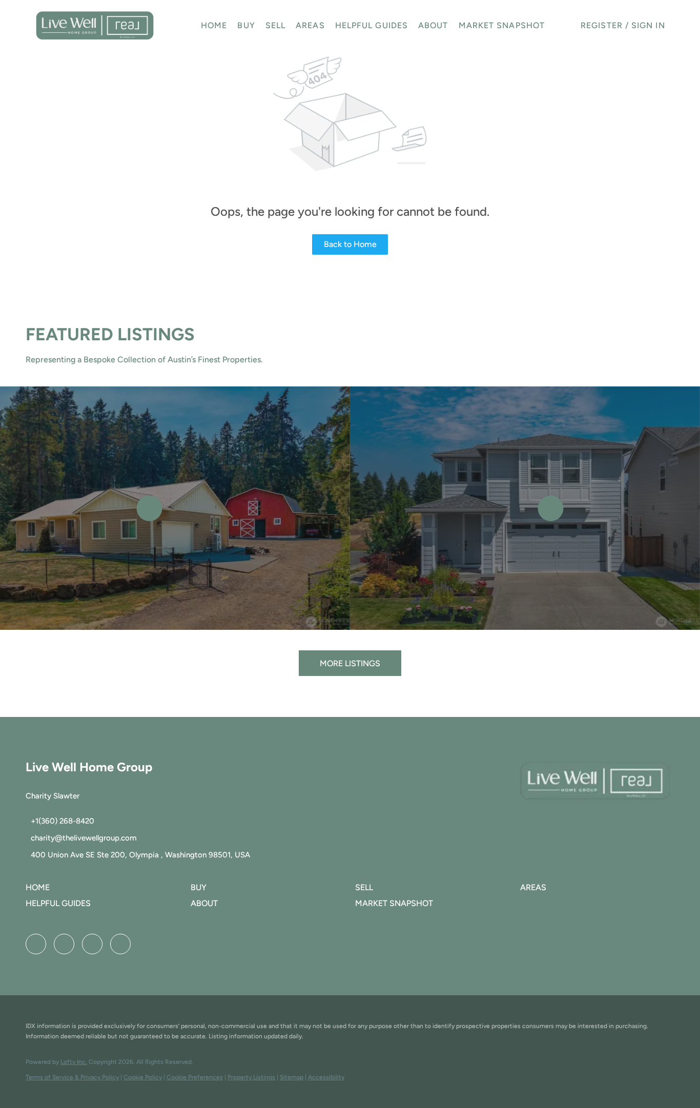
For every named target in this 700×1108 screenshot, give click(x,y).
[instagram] (64, 944)
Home (214, 25)
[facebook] (36, 944)
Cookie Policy (142, 1077)
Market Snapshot (502, 25)
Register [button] (602, 25)
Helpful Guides (371, 25)
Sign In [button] (648, 25)
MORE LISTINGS (350, 663)
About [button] (433, 25)
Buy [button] (246, 25)
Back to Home (350, 244)
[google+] (120, 944)
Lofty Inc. (73, 1061)
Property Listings (251, 1077)
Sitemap (291, 1077)
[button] (94, 25)
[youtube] (92, 944)
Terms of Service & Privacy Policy (72, 1077)
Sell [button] (275, 25)
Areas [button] (310, 25)
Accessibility (326, 1077)
